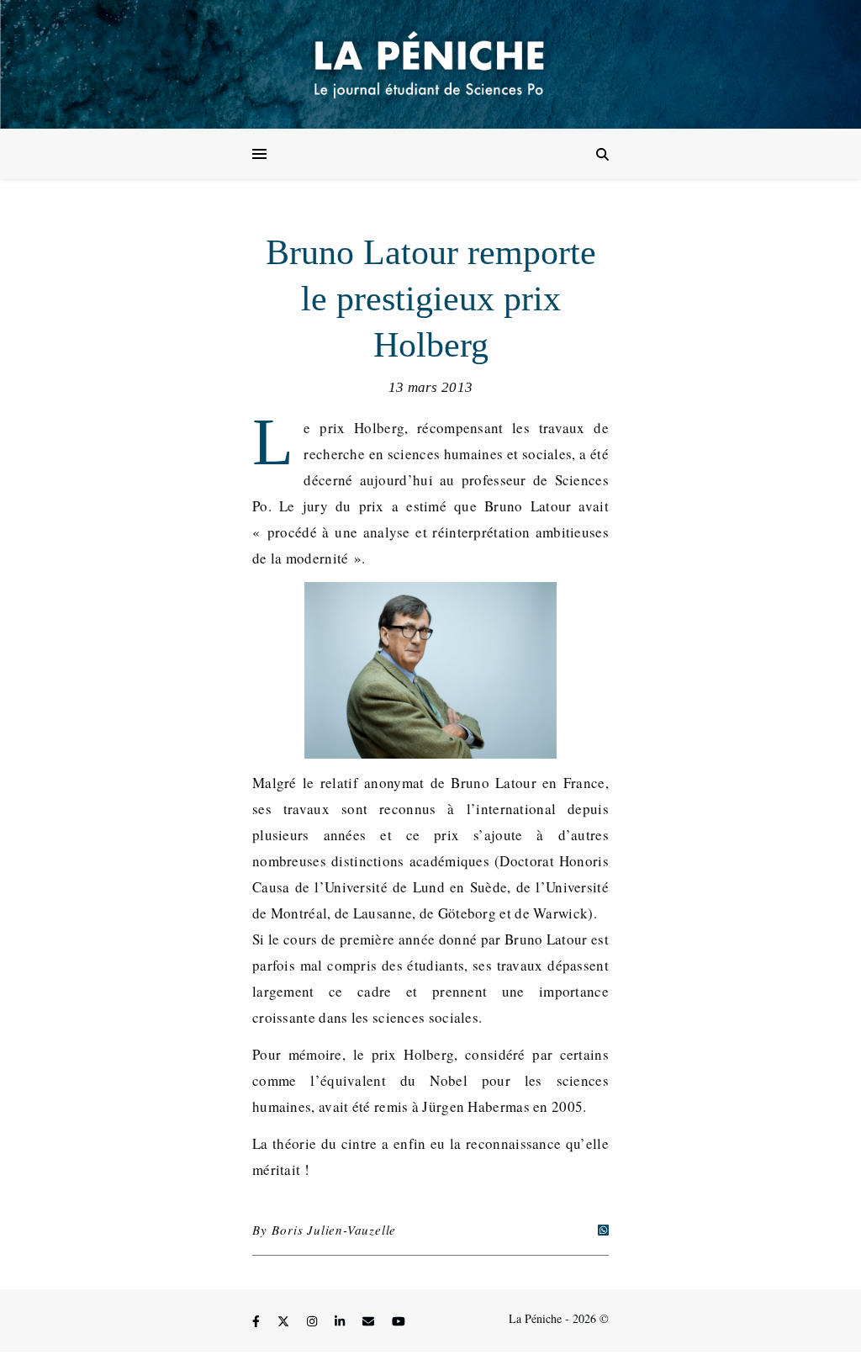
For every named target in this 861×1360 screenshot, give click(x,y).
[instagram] (313, 1321)
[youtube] (398, 1321)
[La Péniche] (430, 64)
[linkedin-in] (341, 1321)
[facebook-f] (257, 1321)
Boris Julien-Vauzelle (334, 1229)
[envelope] (370, 1321)
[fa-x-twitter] (285, 1321)
